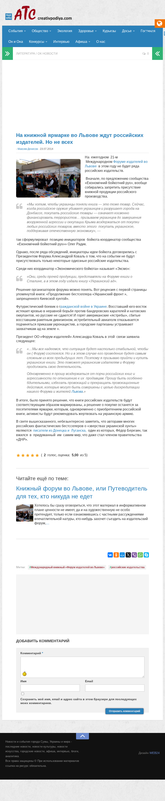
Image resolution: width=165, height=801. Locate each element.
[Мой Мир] (122, 554)
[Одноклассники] (116, 554)
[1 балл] (18, 455)
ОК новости (48, 53)
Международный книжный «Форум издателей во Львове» (68, 567)
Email (89, 681)
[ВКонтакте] (110, 554)
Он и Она (15, 41)
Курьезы (109, 31)
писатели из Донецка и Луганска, (60, 430)
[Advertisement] (82, 94)
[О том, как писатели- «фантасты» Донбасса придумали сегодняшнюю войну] (115, 430)
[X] (128, 554)
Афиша (81, 41)
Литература (25, 53)
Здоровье (86, 31)
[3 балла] (28, 455)
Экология (64, 31)
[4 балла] (32, 455)
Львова (77, 391)
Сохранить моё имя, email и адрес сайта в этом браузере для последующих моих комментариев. (78, 701)
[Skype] (146, 554)
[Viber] (134, 554)
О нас (100, 41)
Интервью (61, 41)
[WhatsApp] (140, 554)
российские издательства (128, 567)
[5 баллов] (37, 455)
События (15, 31)
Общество (40, 31)
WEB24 (155, 753)
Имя (23, 681)
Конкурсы (36, 41)
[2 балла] (23, 455)
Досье (127, 31)
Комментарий (31, 653)
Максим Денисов (28, 148)
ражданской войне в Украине (83, 306)
